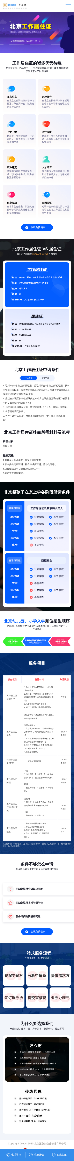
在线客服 (62, 1154)
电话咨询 (16, 1154)
